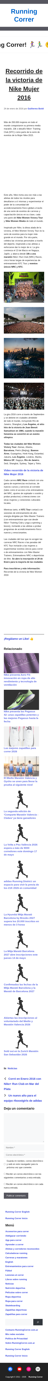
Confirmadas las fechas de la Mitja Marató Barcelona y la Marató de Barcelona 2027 (21, 988)
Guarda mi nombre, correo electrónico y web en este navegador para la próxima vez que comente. (25, 1164)
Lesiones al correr (14, 1275)
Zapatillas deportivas (16, 1310)
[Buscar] (38, 1322)
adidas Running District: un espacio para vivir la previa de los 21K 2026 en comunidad (21, 884)
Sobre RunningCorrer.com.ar (20, 1343)
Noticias (12, 1068)
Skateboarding (12, 1305)
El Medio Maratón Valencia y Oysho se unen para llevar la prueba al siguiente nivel (20, 781)
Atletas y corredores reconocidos (22, 1249)
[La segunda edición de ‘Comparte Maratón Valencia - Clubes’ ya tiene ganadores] (21, 800)
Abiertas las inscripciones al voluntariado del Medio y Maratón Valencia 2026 (20, 1021)
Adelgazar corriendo (15, 1236)
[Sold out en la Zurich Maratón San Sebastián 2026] (21, 1039)
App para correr (13, 1240)
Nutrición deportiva (15, 1288)
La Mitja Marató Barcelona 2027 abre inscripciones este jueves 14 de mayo (21, 954)
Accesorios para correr (17, 1231)
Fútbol (8, 1270)
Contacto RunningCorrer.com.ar (21, 1330)
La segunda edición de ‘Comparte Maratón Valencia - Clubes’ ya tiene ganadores (21, 814)
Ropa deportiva (13, 1297)
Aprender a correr (14, 1244)
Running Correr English (17, 1212)
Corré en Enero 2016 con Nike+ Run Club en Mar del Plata (22, 1084)
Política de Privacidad (16, 1338)
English (9, 1262)
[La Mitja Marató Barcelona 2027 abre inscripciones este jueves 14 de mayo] (21, 939)
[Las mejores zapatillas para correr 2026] (21, 736)
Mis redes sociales (14, 1334)
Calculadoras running (16, 1253)
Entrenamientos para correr (19, 1266)
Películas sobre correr (16, 1292)
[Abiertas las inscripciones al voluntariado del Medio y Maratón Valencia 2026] (21, 1006)
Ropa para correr (14, 1301)
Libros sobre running (16, 1279)
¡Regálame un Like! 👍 (19, 638)
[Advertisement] (24, 165)
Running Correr (36, 1377)
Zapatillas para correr (16, 1314)
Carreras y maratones (16, 1257)
